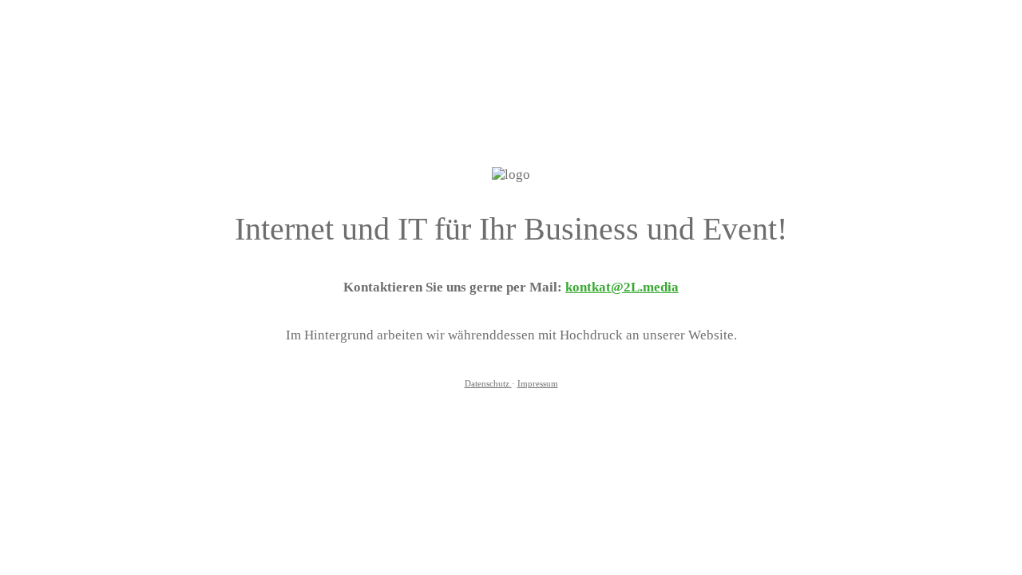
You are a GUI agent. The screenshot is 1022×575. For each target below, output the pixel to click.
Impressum (537, 383)
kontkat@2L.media (622, 287)
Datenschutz (488, 383)
